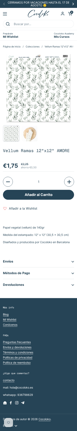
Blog (6, 314)
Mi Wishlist (9, 319)
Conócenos (10, 324)
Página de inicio (12, 46)
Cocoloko (44, 419)
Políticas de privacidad (17, 357)
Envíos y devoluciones (17, 347)
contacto (8, 380)
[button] (70, 14)
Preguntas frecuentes (17, 342)
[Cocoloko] (39, 14)
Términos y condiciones (18, 352)
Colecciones (32, 46)
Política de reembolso (17, 362)
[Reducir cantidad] (8, 182)
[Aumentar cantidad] (69, 182)
